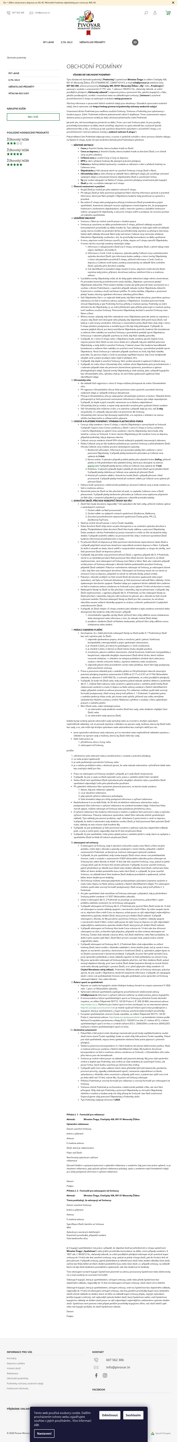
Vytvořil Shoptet (163, 1433)
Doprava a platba (16, 1363)
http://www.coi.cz (89, 1004)
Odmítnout (110, 1415)
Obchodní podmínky (17, 1378)
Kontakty (12, 1358)
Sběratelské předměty (21, 86)
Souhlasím (133, 1415)
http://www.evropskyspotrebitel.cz (125, 1017)
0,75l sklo (14, 79)
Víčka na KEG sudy (18, 93)
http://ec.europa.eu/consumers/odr (98, 1007)
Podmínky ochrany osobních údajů (25, 1383)
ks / (33, 116)
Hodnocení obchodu (17, 1388)
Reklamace (12, 1373)
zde (36, 1424)
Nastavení (44, 1433)
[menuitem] (48, 42)
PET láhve (13, 73)
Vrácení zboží (14, 1368)
